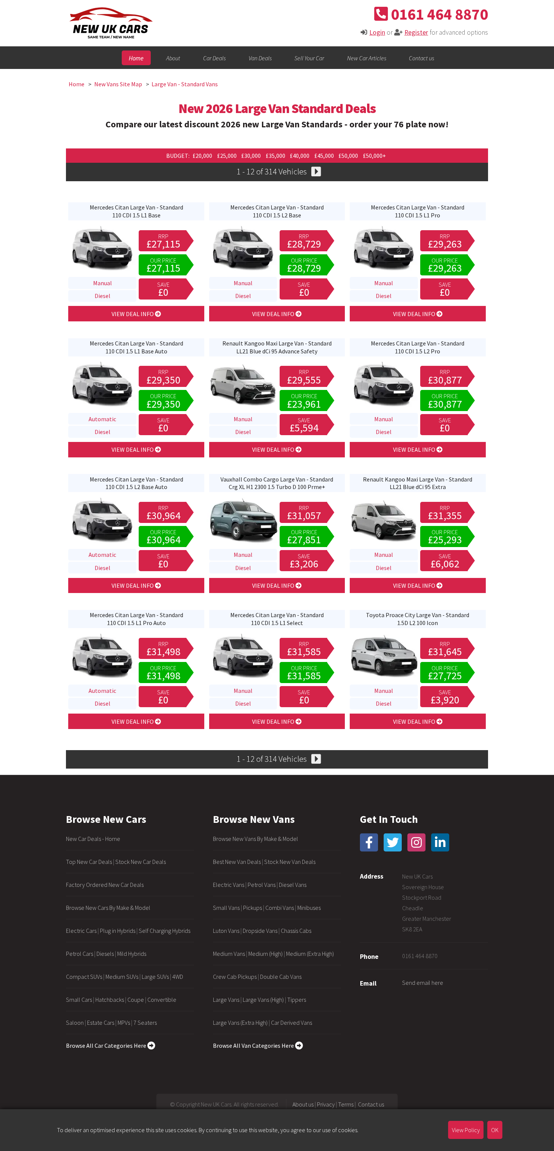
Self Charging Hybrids (164, 930)
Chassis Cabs (296, 930)
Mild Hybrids (131, 953)
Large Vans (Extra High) (240, 1022)
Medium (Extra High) (310, 953)
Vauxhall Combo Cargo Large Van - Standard (276, 483)
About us (303, 1104)
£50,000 (348, 155)
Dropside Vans (260, 930)
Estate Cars (100, 1022)
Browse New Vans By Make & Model (255, 838)
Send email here (422, 982)
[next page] (316, 172)
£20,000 (203, 155)
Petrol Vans (261, 884)
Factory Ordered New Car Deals (105, 884)
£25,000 (227, 155)
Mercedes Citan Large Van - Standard (136, 211)
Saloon (75, 1022)
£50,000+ (374, 155)
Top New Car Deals (89, 861)
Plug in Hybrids (117, 930)
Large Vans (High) (263, 999)
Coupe (135, 999)
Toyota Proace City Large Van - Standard (417, 619)
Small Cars (79, 999)
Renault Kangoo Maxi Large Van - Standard (277, 347)
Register (416, 32)
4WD (177, 976)
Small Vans (226, 907)
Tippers (296, 999)
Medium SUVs (122, 976)
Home (136, 57)
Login (377, 32)
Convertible (161, 999)
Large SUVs (155, 976)
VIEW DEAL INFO (133, 314)
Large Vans (226, 999)
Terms (346, 1104)
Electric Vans (228, 884)
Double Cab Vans (280, 976)
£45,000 (324, 155)
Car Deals (214, 57)
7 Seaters (145, 1022)
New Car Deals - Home (93, 838)
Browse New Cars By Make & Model (108, 907)
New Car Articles (366, 57)
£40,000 (300, 155)
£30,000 (251, 155)
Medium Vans (229, 953)
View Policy (466, 1130)
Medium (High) (265, 953)
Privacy (326, 1104)
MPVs (124, 1022)
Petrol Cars (79, 953)
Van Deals (260, 57)
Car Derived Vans (291, 1022)
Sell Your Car (309, 57)
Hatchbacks (109, 999)
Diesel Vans (292, 884)
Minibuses (309, 907)
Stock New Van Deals (289, 861)
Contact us (421, 57)
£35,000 (276, 155)
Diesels (105, 953)
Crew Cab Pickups (235, 976)
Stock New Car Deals (140, 861)
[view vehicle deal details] (102, 270)
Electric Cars (81, 930)
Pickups (252, 907)
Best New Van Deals (237, 861)
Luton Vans (226, 930)
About (173, 57)
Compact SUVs (84, 976)
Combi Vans (279, 907)
